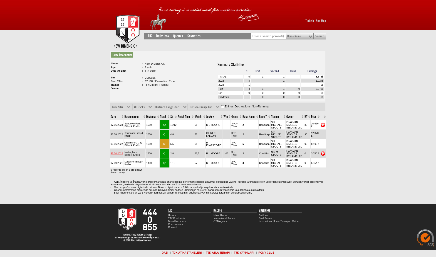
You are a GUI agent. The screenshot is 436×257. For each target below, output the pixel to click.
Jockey (210, 117)
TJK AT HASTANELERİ (187, 252)
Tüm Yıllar (117, 107)
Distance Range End (201, 107)
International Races (224, 218)
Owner (289, 117)
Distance (151, 117)
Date (113, 117)
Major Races (220, 215)
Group (234, 117)
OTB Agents (220, 221)
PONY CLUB (266, 252)
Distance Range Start (167, 107)
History (172, 215)
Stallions (263, 215)
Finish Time (184, 117)
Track (163, 117)
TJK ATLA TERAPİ (218, 252)
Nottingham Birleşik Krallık (132, 153)
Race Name (249, 117)
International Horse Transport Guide (279, 221)
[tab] (123, 55)
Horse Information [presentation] (122, 55)
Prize (314, 117)
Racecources (131, 117)
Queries (178, 36)
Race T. (263, 117)
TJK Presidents (176, 218)
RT (306, 117)
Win (225, 117)
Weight (198, 117)
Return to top (118, 172)
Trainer (275, 117)
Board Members (177, 221)
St (171, 117)
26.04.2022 (117, 153)
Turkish (309, 21)
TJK (150, 36)
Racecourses (175, 224)
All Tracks (139, 107)
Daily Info (162, 36)
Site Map (321, 21)
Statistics (194, 36)
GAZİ (165, 252)
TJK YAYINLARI (244, 252)
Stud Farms (265, 218)
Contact (172, 227)
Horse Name (294, 36)
